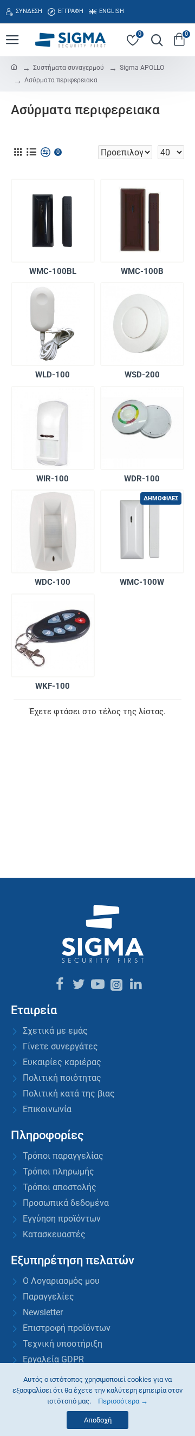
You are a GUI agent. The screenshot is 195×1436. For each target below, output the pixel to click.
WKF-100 (52, 686)
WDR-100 (142, 479)
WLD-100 (52, 375)
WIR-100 (52, 479)
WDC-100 (52, 582)
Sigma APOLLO (142, 67)
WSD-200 (142, 375)
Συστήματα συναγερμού (68, 67)
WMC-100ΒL (52, 271)
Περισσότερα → (123, 1401)
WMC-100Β (142, 271)
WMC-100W (142, 582)
